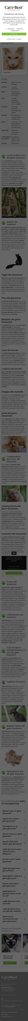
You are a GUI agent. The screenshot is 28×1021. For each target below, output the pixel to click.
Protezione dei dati (11, 39)
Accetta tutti (14, 34)
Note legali (18, 39)
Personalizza (14, 36)
